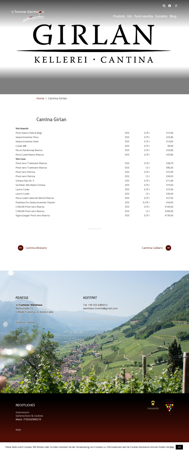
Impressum (22, 412)
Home (40, 98)
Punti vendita (143, 16)
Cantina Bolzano (36, 248)
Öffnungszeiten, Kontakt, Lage (101, 318)
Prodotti (119, 16)
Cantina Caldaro (152, 248)
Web (18, 429)
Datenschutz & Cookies (29, 415)
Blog (173, 16)
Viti (129, 16)
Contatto (161, 16)
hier (172, 447)
